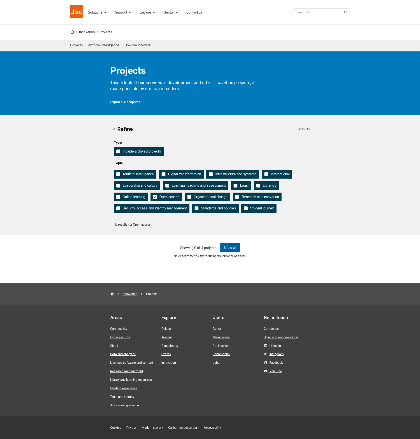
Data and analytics (123, 354)
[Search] (346, 12)
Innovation (87, 32)
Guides (166, 328)
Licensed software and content (131, 362)
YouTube (276, 371)
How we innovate (137, 45)
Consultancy (169, 346)
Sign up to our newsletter (281, 337)
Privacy (131, 427)
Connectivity (118, 328)
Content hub (221, 354)
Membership (221, 337)
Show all (230, 248)
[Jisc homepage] (77, 12)
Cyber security (120, 337)
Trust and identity (122, 397)
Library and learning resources (131, 379)
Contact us (194, 12)
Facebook (276, 362)
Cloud (114, 346)
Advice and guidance (124, 405)
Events (166, 354)
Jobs (216, 362)
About (217, 328)
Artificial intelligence (103, 45)
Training (167, 337)
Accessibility (212, 427)
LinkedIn (275, 346)
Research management (126, 371)
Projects (105, 32)
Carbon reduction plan (183, 427)
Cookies (115, 427)
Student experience (123, 388)
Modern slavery (152, 427)
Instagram (277, 354)
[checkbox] (139, 151)
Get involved (221, 346)
